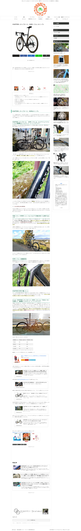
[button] (46, 56)
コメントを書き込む (31, 520)
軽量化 (25, 444)
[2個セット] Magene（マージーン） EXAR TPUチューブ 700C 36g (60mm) (33, 355)
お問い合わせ (14, 529)
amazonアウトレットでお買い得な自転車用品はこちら (21, 432)
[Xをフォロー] (60, 207)
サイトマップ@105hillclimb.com (30, 529)
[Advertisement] (31, 64)
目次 (30, 93)
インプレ (19, 444)
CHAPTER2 (15, 444)
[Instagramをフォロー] (61, 207)
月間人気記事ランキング (20, 529)
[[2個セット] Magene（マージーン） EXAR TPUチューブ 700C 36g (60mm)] (17, 358)
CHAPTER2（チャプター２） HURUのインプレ (21, 95)
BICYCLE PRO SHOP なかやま (23, 379)
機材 (22, 444)
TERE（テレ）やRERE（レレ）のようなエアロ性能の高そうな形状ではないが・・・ (28, 99)
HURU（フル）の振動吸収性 (19, 100)
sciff (61, 183)
